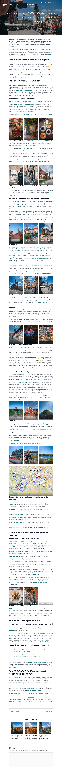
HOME (41, 2)
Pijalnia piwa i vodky (35, 109)
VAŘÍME (55, 2)
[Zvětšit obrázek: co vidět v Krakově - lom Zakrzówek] (36, 447)
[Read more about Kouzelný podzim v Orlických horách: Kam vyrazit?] (17, 728)
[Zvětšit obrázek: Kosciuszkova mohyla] (51, 403)
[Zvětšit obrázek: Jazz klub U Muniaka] (36, 326)
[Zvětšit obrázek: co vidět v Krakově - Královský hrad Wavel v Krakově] (21, 225)
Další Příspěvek (48, 711)
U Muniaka (31, 319)
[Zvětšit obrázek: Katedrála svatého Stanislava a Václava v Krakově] (51, 225)
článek (36, 701)
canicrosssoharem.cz (20, 701)
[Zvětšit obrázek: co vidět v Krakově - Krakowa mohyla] (21, 403)
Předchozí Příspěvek (14, 711)
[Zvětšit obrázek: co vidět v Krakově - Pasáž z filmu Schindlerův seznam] (21, 167)
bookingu (49, 93)
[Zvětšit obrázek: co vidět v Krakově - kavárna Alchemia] (36, 120)
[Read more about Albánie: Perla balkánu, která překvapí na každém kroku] (45, 728)
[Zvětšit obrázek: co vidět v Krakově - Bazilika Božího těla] (51, 167)
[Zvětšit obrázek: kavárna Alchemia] (51, 588)
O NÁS (41, 6)
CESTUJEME (48, 2)
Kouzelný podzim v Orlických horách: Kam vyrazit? (17, 737)
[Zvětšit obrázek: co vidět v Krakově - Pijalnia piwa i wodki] (21, 120)
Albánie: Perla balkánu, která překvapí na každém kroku (44, 737)
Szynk (26, 580)
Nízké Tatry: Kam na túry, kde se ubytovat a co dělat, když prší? (31, 737)
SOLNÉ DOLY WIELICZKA (15, 522)
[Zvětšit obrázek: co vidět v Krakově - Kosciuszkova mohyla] (36, 403)
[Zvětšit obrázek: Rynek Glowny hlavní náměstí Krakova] (51, 277)
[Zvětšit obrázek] (21, 326)
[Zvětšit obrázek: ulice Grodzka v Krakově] (36, 277)
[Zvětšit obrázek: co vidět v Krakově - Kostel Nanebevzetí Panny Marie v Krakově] (21, 277)
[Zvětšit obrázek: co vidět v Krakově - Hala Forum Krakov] (21, 447)
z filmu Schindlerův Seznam (39, 140)
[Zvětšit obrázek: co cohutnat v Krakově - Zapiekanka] (36, 588)
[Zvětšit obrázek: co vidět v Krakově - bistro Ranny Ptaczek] (51, 120)
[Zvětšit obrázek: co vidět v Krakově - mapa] (51, 467)
